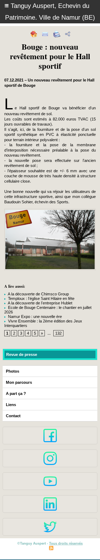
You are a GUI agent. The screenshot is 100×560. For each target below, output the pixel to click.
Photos (12, 371)
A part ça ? (16, 393)
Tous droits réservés (66, 543)
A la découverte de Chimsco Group (38, 294)
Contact (13, 415)
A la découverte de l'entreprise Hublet (39, 303)
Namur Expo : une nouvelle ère (34, 316)
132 (58, 333)
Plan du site (36, 549)
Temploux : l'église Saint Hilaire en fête (40, 298)
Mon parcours (19, 382)
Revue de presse (21, 354)
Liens (11, 404)
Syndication (64, 549)
